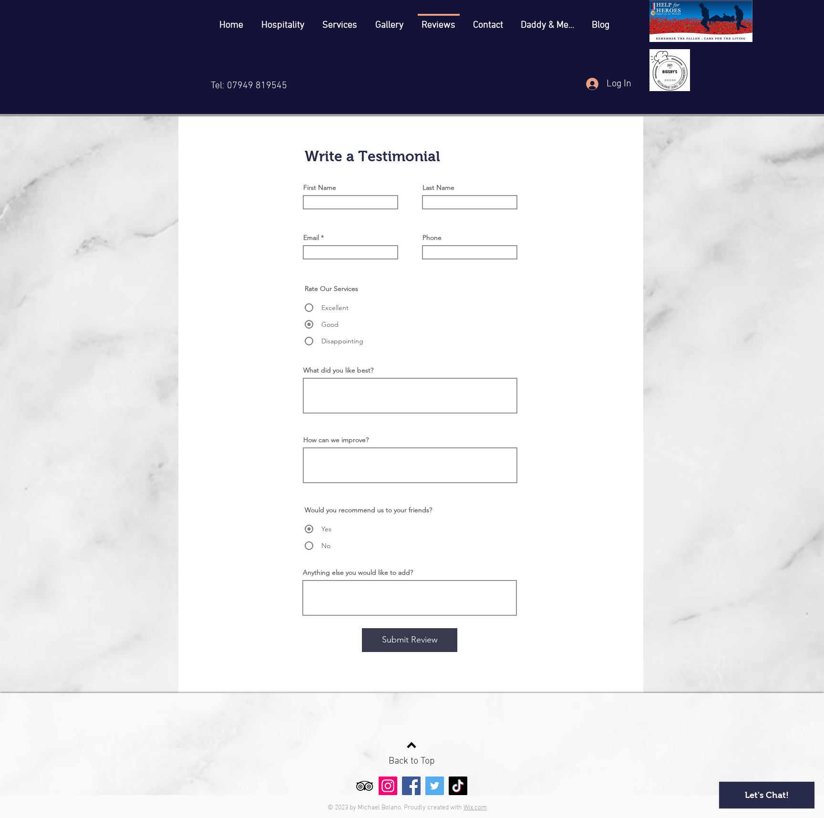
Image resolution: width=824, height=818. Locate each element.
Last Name (438, 187)
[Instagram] (388, 786)
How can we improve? (336, 439)
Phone (432, 237)
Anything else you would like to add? (358, 572)
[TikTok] (458, 786)
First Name (319, 187)
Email (311, 237)
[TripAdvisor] (364, 786)
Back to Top (412, 761)
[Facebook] (411, 786)
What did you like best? (338, 370)
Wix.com (475, 808)
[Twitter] (434, 786)
